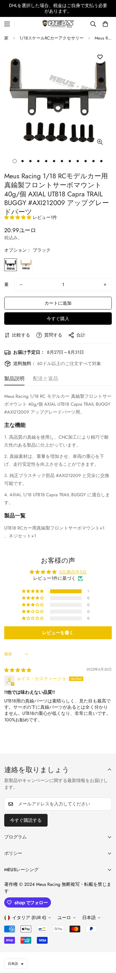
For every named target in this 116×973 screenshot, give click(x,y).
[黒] (10, 264)
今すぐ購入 (58, 318)
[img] (17, 670)
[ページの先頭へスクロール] (105, 943)
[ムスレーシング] (58, 24)
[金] (26, 264)
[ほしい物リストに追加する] (99, 57)
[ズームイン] (99, 142)
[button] (105, 23)
